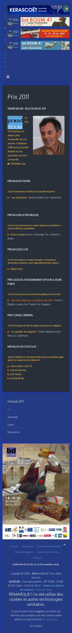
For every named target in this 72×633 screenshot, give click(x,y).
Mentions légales (24, 552)
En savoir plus (50, 619)
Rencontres (14, 432)
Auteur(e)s (13, 417)
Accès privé (28, 546)
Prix (9, 409)
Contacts (37, 557)
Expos (11, 424)
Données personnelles (49, 546)
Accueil (14, 546)
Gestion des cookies (48, 552)
